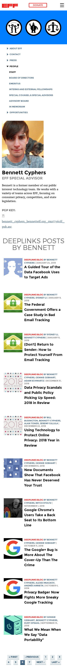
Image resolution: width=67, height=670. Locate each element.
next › (40, 662)
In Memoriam (17, 106)
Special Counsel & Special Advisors (31, 95)
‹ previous (32, 657)
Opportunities (19, 112)
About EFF (16, 48)
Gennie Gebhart (45, 377)
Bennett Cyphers (35, 337)
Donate (38, 5)
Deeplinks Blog (33, 259)
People (14, 66)
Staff (12, 72)
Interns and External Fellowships (30, 89)
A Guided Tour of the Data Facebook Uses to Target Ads (42, 272)
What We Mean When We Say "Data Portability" (42, 635)
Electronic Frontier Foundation (11, 6)
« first (13, 657)
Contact (15, 54)
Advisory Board (19, 101)
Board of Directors (21, 78)
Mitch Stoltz (43, 503)
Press (13, 60)
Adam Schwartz (34, 381)
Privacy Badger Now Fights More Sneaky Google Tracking (41, 597)
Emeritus (14, 83)
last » (56, 662)
